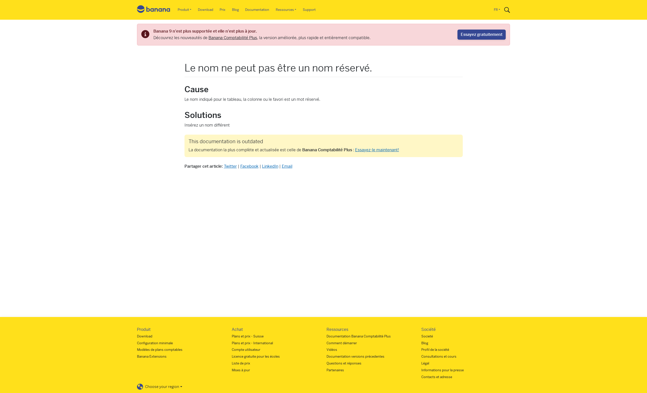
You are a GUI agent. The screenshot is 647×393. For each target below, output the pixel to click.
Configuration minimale (155, 343)
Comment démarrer (342, 343)
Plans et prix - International (252, 343)
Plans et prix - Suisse (248, 336)
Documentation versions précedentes (355, 356)
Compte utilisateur (246, 350)
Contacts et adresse (436, 377)
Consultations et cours (438, 356)
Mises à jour (241, 370)
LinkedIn (270, 166)
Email (287, 166)
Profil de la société (435, 350)
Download (205, 10)
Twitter (230, 166)
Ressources (285, 10)
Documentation (257, 10)
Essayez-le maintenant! (377, 150)
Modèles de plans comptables (159, 350)
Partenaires (335, 370)
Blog (235, 10)
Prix (222, 10)
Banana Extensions (152, 356)
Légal (425, 363)
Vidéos (332, 350)
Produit (183, 10)
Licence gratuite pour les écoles (256, 356)
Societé (427, 336)
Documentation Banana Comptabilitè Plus (359, 336)
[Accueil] (153, 10)
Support (309, 10)
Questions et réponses (344, 363)
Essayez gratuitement (481, 34)
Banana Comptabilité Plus (233, 37)
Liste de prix (241, 363)
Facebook (249, 166)
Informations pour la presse (442, 370)
